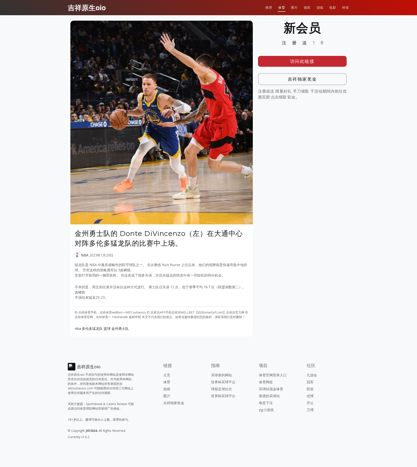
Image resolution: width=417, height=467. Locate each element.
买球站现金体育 (271, 389)
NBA (84, 255)
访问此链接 (302, 61)
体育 (281, 7)
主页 (166, 375)
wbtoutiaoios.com (80, 388)
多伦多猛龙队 (92, 328)
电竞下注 (266, 402)
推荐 (268, 7)
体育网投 (266, 382)
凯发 (310, 389)
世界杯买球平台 (223, 382)
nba (78, 328)
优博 (310, 396)
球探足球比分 (221, 389)
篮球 (107, 328)
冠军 (310, 382)
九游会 (312, 375)
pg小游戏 (266, 409)
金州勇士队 (120, 328)
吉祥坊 (125, 270)
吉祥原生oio (87, 7)
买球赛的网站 (221, 375)
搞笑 (307, 7)
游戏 (320, 7)
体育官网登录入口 (273, 375)
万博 (310, 409)
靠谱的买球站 (269, 396)
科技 (345, 7)
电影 (332, 7)
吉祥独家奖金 (302, 79)
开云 (310, 402)
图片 (294, 7)
